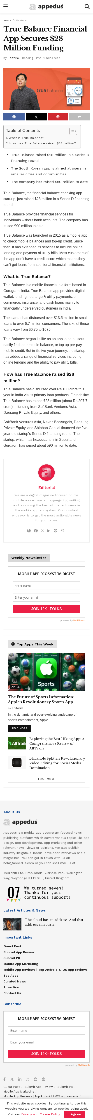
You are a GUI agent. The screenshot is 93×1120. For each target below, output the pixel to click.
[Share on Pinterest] (58, 116)
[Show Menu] (5, 7)
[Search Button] (87, 7)
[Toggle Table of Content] (71, 131)
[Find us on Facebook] (4, 1079)
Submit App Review (19, 952)
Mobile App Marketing (20, 964)
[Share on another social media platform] (79, 116)
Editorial (14, 58)
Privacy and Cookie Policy (40, 1114)
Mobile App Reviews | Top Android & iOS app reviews (45, 969)
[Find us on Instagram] (27, 1079)
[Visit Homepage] (46, 7)
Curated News (14, 981)
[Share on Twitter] (36, 116)
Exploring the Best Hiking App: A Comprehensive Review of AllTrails (56, 743)
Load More (46, 779)
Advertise (11, 987)
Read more (21, 727)
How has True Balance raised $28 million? (42, 143)
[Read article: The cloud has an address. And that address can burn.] (12, 924)
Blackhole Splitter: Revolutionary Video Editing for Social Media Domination (57, 763)
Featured (22, 20)
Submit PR (11, 958)
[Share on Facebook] (14, 116)
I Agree (75, 1114)
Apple (16, 687)
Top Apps (10, 975)
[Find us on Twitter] (12, 1079)
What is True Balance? (26, 138)
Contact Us (12, 993)
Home (7, 20)
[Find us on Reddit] (35, 1079)
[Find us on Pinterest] (43, 1079)
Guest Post (12, 946)
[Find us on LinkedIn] (19, 1079)
